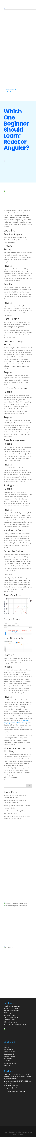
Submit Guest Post (9, 1052)
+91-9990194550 (10, 1081)
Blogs (5, 1045)
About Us (7, 1047)
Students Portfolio (9, 1056)
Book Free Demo (9, 92)
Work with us (8, 1061)
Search (29, 786)
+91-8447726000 (22, 1081)
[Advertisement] (18, 845)
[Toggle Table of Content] (5, 779)
